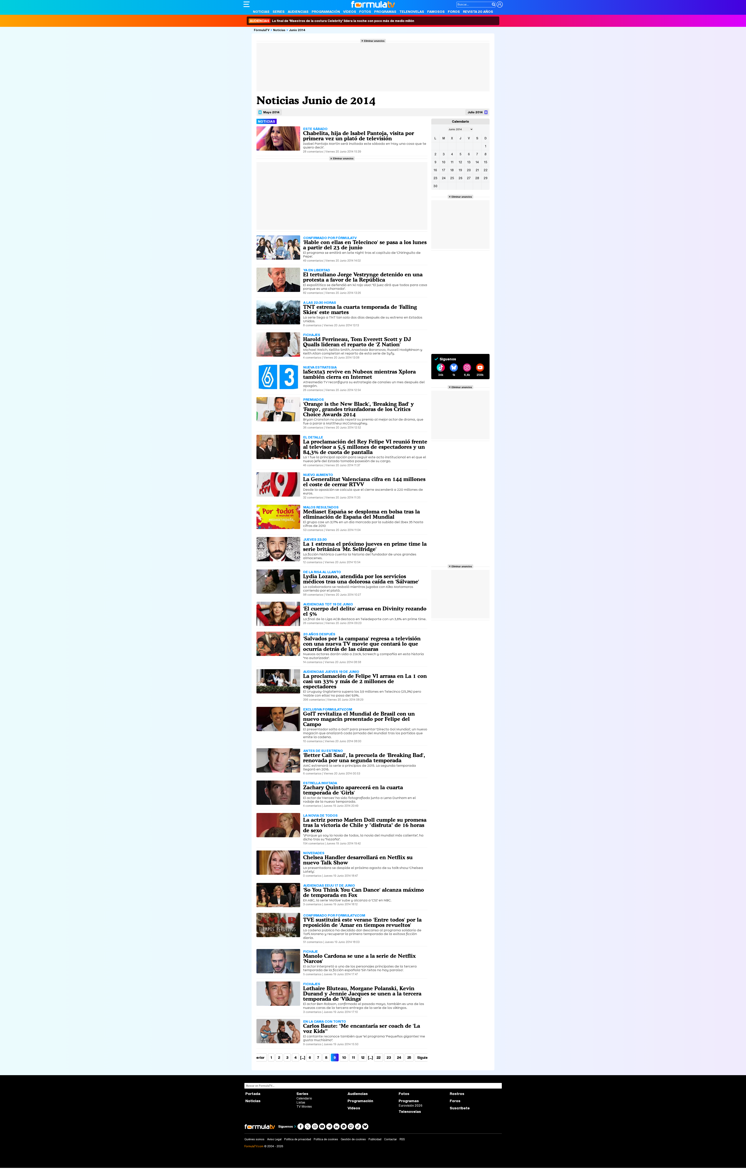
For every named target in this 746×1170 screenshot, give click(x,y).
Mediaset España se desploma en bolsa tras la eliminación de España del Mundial (361, 514)
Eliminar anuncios (374, 41)
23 (389, 1057)
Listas (300, 1102)
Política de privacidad (297, 1139)
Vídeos (349, 11)
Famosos (436, 11)
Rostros (457, 1093)
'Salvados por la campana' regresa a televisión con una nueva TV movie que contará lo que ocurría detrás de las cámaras (362, 643)
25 (409, 1057)
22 (378, 1057)
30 (435, 186)
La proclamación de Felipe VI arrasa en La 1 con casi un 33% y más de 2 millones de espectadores (365, 681)
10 (344, 1057)
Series (279, 11)
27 (469, 178)
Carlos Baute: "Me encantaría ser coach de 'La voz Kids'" (361, 1028)
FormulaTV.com (253, 1146)
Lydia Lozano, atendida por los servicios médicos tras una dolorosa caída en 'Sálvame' (361, 579)
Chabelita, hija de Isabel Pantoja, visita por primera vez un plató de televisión (358, 135)
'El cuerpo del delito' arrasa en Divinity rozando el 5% (364, 611)
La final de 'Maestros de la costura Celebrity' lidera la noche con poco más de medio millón (332, 20)
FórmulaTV (261, 30)
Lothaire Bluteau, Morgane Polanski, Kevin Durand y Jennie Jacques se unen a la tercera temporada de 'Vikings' (362, 993)
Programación (326, 11)
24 (399, 1057)
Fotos (365, 11)
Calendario (304, 1098)
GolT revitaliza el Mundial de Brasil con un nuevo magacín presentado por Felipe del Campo (359, 719)
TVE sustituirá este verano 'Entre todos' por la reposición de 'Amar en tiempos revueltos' (362, 922)
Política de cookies (326, 1139)
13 (469, 162)
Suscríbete (460, 1108)
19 (460, 170)
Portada (252, 1093)
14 (477, 162)
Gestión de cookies (353, 1139)
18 (452, 170)
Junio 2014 (297, 30)
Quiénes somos (254, 1139)
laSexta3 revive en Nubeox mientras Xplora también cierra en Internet (359, 374)
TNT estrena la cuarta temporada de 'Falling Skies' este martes (360, 309)
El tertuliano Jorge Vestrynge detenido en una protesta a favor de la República (363, 277)
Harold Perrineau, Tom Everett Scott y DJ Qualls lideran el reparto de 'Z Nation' (357, 342)
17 (443, 170)
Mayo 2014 (271, 112)
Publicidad (375, 1139)
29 (485, 178)
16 (435, 170)
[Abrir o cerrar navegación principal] (246, 4)
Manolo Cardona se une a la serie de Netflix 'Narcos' (359, 958)
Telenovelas (411, 11)
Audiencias (298, 11)
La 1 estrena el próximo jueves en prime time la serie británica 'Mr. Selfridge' (365, 546)
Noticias (261, 11)
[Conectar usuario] (500, 4)
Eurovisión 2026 (410, 1105)
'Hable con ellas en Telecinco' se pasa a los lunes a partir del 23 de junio (365, 245)
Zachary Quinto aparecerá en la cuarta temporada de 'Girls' (353, 790)
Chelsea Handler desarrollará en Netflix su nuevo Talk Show (358, 860)
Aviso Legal (274, 1139)
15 (485, 162)
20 (469, 170)
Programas (385, 11)
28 (477, 178)
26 (460, 178)
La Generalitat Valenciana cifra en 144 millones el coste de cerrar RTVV (364, 481)
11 (353, 1057)
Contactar (390, 1139)
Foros (454, 11)
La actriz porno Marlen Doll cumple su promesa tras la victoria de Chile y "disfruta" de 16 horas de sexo (364, 825)
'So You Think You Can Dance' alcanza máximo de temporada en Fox (363, 892)
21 (477, 170)
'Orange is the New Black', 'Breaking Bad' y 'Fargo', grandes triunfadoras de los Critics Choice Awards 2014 (358, 409)
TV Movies (304, 1106)
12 (362, 1057)
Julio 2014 (475, 112)
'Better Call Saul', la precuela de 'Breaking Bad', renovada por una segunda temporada (364, 757)
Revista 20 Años (478, 11)
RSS (402, 1139)
